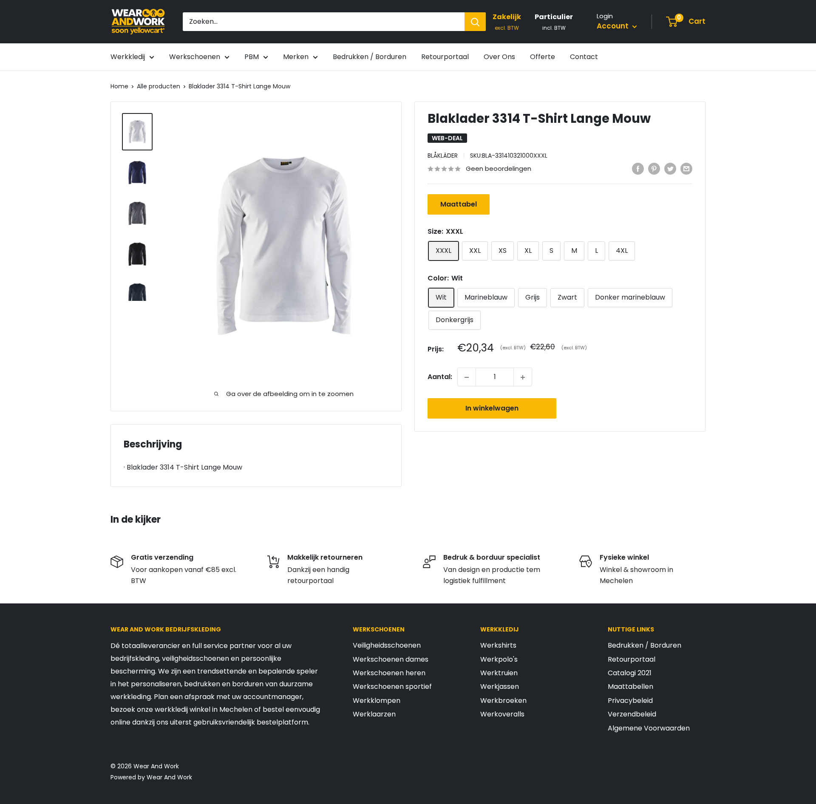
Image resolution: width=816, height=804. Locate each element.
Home (119, 86)
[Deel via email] (686, 168)
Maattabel (458, 204)
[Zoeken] (475, 21)
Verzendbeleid (632, 714)
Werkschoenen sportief (392, 686)
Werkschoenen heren (389, 673)
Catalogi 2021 (630, 673)
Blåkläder (443, 156)
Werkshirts (498, 645)
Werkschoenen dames (390, 659)
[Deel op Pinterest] (654, 168)
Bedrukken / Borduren (369, 57)
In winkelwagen (491, 408)
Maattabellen (630, 686)
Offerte (542, 57)
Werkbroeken (503, 700)
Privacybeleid (630, 700)
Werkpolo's (499, 659)
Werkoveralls (502, 714)
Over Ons (499, 57)
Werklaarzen (374, 714)
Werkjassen (499, 686)
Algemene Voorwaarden (649, 728)
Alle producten (158, 86)
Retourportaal (445, 57)
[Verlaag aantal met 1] (467, 377)
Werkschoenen (194, 57)
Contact (584, 57)
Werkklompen (376, 700)
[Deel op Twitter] (670, 168)
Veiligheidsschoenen (387, 645)
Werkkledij (127, 57)
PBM (251, 57)
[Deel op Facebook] (638, 168)
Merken (296, 57)
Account (613, 26)
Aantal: (440, 377)
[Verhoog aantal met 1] (523, 377)
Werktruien (499, 673)
